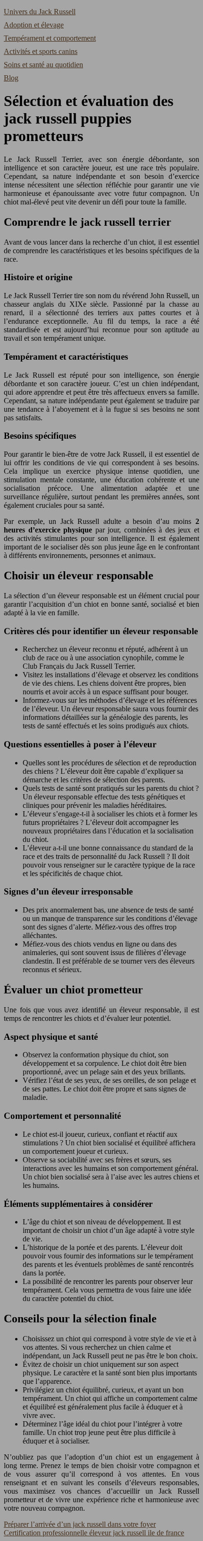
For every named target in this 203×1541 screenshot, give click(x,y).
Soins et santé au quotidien (43, 65)
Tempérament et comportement (50, 38)
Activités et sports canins (40, 51)
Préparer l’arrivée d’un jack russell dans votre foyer (80, 1524)
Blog (11, 78)
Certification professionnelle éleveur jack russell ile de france (94, 1533)
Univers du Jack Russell (40, 12)
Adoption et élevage (34, 25)
